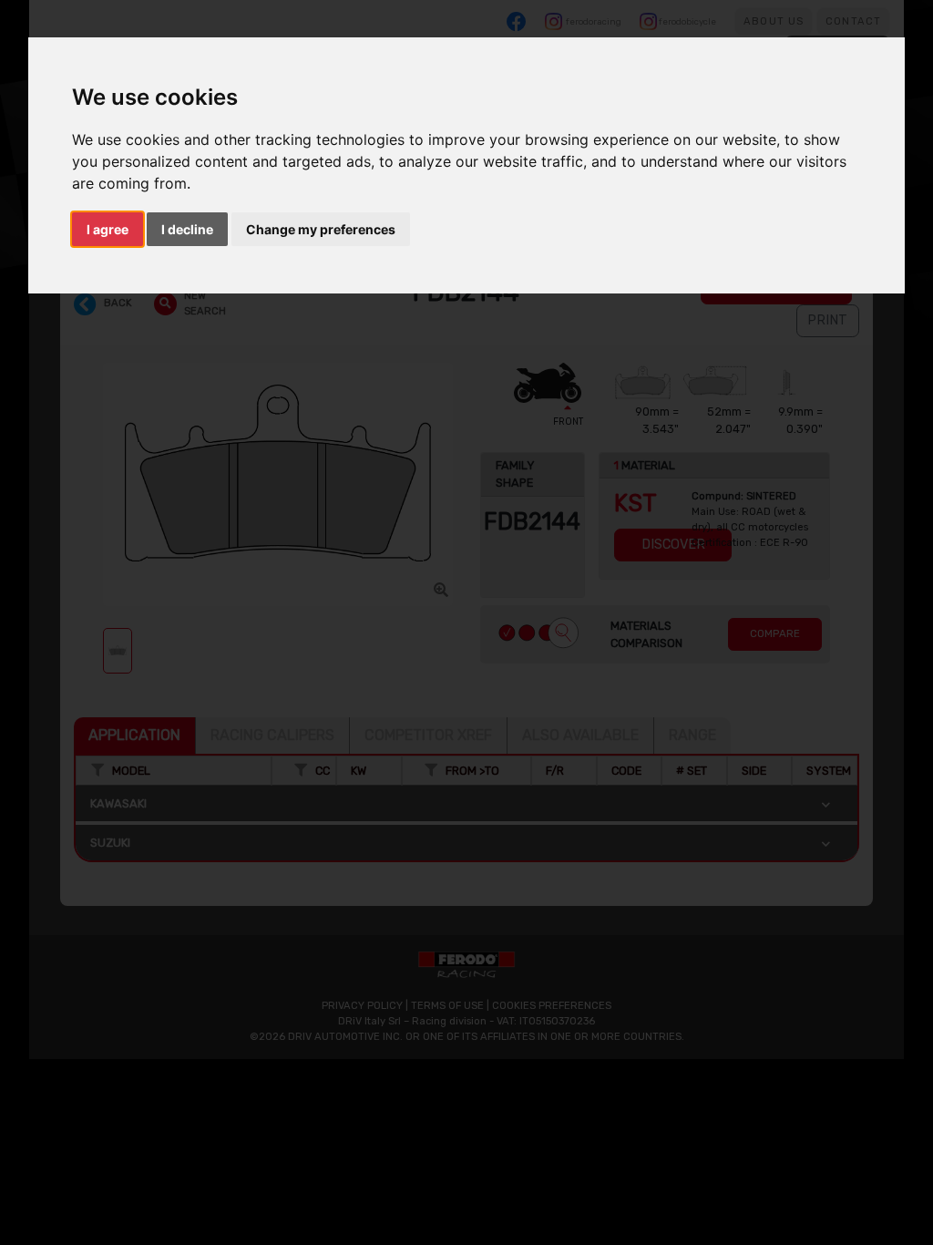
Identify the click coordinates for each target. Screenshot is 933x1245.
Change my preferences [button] (320, 229)
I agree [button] (107, 229)
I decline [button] (187, 229)
